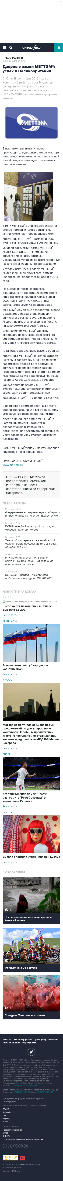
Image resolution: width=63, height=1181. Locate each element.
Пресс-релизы (13, 57)
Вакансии (53, 1039)
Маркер (6, 1118)
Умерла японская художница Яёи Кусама (31, 857)
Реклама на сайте (11, 1043)
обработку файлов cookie (26, 1085)
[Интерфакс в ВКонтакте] (15, 1146)
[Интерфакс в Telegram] (10, 1146)
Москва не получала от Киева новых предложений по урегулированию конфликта (31, 734)
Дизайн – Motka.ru (11, 1171)
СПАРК (6, 1109)
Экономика (10, 621)
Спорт (6, 754)
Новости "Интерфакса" (13, 1130)
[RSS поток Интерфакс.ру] (20, 1146)
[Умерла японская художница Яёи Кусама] (31, 852)
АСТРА (5, 1122)
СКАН (5, 1133)
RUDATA (6, 1136)
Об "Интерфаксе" (23, 1039)
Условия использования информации (21, 1164)
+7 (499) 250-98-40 (22, 1092)
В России (8, 680)
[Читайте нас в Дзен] (5, 1146)
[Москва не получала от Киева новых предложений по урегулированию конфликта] (31, 720)
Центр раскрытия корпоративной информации (23, 1139)
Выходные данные (12, 1167)
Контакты (7, 1039)
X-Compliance (8, 1112)
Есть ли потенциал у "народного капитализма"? (25, 667)
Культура (8, 812)
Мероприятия (29, 1043)
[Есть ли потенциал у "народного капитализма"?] (31, 661)
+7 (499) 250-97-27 (45, 1092)
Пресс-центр (40, 1039)
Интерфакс (31, 47)
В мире (7, 597)
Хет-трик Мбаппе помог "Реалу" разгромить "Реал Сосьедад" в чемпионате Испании (25, 797)
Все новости (10, 615)
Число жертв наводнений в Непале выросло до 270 (27, 608)
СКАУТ (6, 1115)
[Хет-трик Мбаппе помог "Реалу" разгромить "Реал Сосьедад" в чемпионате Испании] (31, 789)
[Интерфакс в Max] (26, 1146)
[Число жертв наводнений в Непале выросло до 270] (30, 601)
